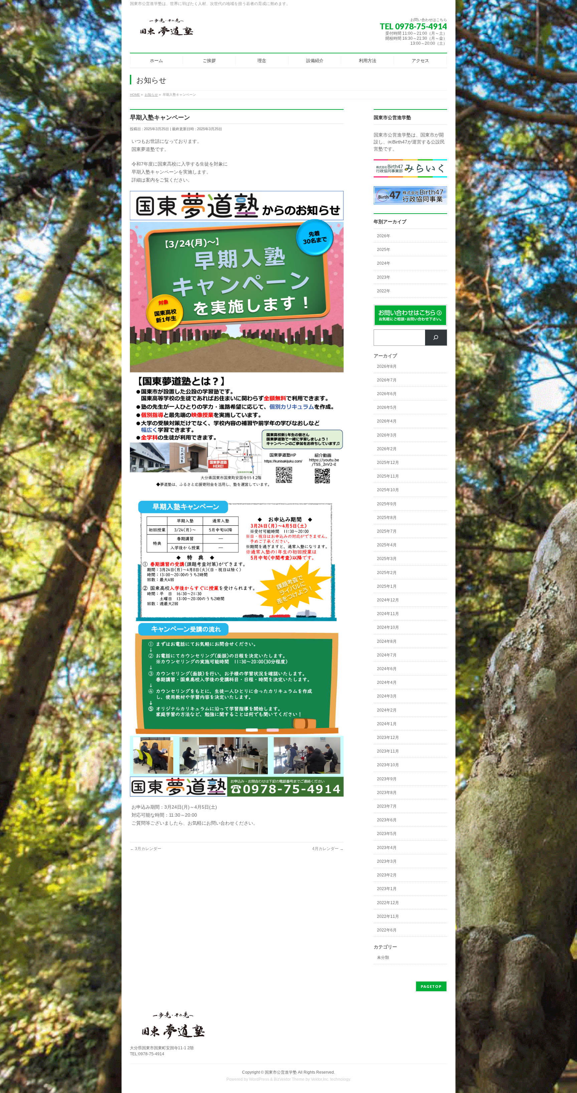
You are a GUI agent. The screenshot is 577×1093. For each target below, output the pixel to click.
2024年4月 (387, 682)
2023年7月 (387, 806)
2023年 (383, 277)
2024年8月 (387, 641)
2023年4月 (387, 847)
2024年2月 (387, 710)
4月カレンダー (328, 848)
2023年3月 (387, 861)
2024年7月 (387, 655)
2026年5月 (387, 407)
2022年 (383, 291)
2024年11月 (388, 613)
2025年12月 (388, 462)
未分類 (383, 957)
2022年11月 (388, 916)
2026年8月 (387, 366)
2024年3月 (387, 696)
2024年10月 (388, 627)
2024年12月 (388, 600)
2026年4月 (387, 421)
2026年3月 (387, 435)
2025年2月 (387, 572)
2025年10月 (388, 490)
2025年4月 (387, 545)
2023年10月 (388, 765)
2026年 (383, 236)
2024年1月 (387, 724)
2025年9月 (387, 504)
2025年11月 (388, 476)
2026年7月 (387, 380)
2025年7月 (387, 531)
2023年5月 (387, 833)
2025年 (383, 249)
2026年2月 (387, 449)
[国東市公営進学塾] (166, 29)
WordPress (259, 1079)
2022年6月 (387, 930)
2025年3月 (387, 558)
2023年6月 (387, 820)
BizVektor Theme (289, 1079)
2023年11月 (388, 751)
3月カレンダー (145, 848)
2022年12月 (388, 902)
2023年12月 (388, 737)
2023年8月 (387, 792)
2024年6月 (387, 668)
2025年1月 (387, 586)
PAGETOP (431, 986)
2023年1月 (387, 888)
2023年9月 (387, 779)
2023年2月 (387, 875)
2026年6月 (387, 393)
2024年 (383, 263)
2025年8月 (387, 517)
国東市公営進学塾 (281, 1072)
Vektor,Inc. (320, 1079)
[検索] (436, 337)
